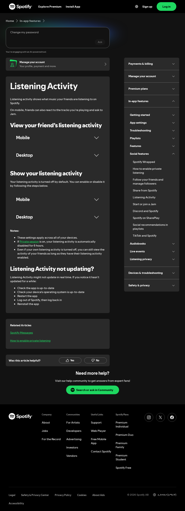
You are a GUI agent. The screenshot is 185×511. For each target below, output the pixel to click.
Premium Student (121, 457)
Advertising (73, 439)
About (46, 422)
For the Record (51, 439)
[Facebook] (172, 417)
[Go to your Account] (104, 64)
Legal (12, 495)
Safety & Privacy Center (35, 495)
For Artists (73, 422)
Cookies (82, 495)
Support (96, 422)
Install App (73, 6)
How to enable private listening (30, 341)
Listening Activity (144, 197)
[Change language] (136, 6)
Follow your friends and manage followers (148, 181)
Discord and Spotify (145, 211)
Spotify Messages (21, 333)
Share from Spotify (145, 190)
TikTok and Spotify (144, 236)
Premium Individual (122, 424)
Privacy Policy (63, 495)
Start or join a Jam (144, 204)
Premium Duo (124, 435)
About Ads (98, 495)
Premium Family (121, 445)
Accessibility (16, 503)
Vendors (71, 456)
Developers (73, 431)
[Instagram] (149, 417)
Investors (72, 447)
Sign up (147, 6)
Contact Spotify (101, 451)
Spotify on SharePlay (146, 218)
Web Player (98, 431)
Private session (29, 241)
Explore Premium (49, 6)
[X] (160, 417)
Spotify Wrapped (144, 162)
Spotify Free (123, 468)
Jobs (45, 431)
